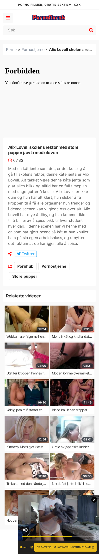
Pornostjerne (32, 49)
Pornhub (25, 266)
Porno (11, 49)
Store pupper (24, 276)
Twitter (28, 253)
